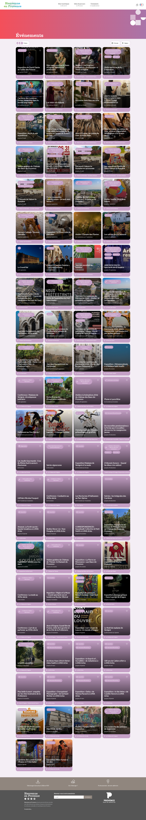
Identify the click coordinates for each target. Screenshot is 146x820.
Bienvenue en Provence (12, 5)
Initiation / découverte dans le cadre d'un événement (85, 52)
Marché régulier (22, 709)
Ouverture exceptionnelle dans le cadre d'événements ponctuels (112, 52)
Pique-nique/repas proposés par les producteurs (55, 446)
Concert (109, 215)
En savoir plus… (28, 809)
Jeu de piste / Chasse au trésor (85, 84)
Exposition (23, 50)
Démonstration (53, 50)
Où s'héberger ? (73, 785)
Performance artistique (112, 380)
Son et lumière (22, 83)
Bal (19, 248)
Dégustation (110, 116)
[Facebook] (25, 799)
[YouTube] (34, 799)
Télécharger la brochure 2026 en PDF (38, 785)
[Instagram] (28, 799)
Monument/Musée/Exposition (85, 149)
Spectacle (49, 314)
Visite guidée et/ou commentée (56, 84)
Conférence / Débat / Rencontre (27, 380)
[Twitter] (31, 799)
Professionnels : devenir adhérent (108, 785)
